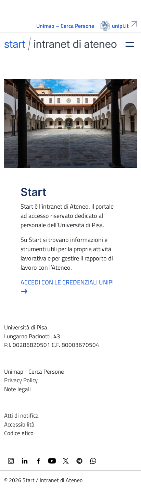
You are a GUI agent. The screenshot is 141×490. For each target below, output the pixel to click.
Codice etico (19, 433)
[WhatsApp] (93, 461)
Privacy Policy (21, 380)
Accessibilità (19, 424)
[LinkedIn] (24, 461)
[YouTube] (52, 461)
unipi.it (120, 26)
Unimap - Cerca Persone (34, 371)
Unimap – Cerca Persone (65, 26)
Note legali (17, 389)
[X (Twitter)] (66, 461)
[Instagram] (11, 461)
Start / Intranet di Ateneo (52, 480)
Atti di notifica (21, 415)
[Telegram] (79, 461)
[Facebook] (38, 461)
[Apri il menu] (130, 44)
